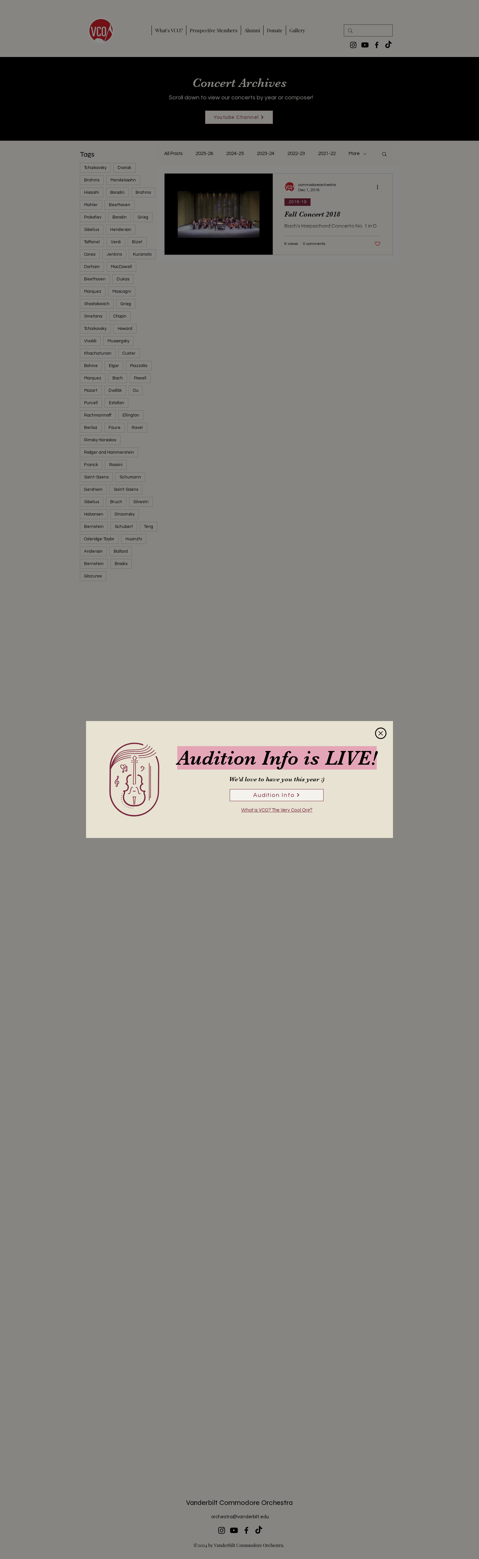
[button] (380, 733)
